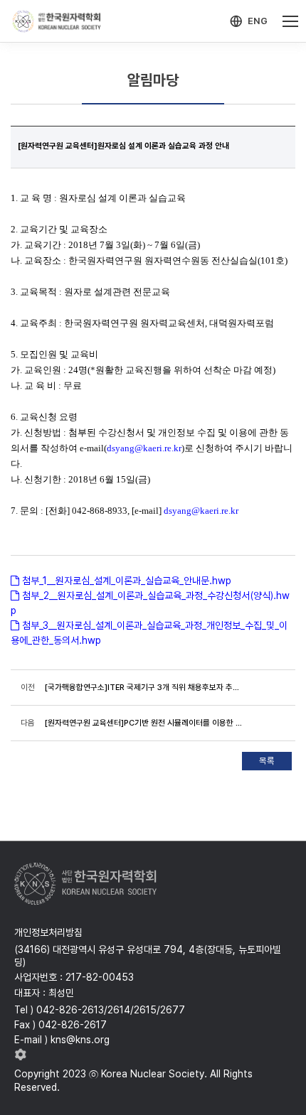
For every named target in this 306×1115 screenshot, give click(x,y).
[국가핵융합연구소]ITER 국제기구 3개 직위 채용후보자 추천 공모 (143, 687)
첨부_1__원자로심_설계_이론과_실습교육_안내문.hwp (126, 580)
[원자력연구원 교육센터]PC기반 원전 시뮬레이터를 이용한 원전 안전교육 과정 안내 (143, 723)
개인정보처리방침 (48, 932)
